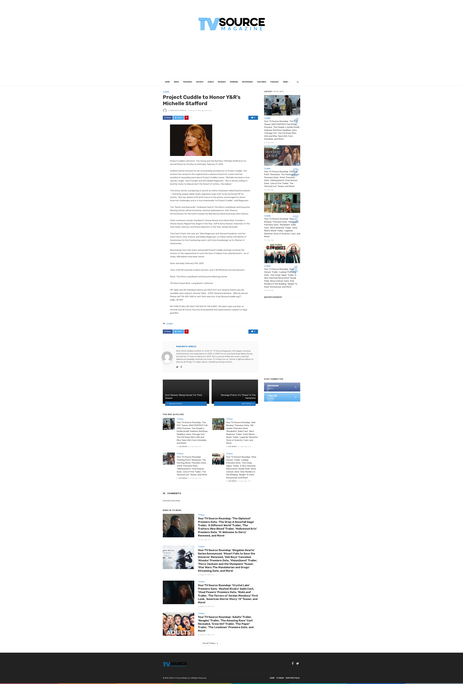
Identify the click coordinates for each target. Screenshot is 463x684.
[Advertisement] (231, 60)
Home (167, 82)
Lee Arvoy (183, 446)
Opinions (234, 82)
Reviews (222, 82)
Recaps (199, 82)
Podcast (274, 82)
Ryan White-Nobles (178, 110)
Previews (187, 82)
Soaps (211, 82)
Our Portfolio (293, 678)
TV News (166, 92)
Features (261, 82)
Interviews (247, 82)
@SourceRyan (244, 359)
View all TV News (209, 643)
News (176, 82)
